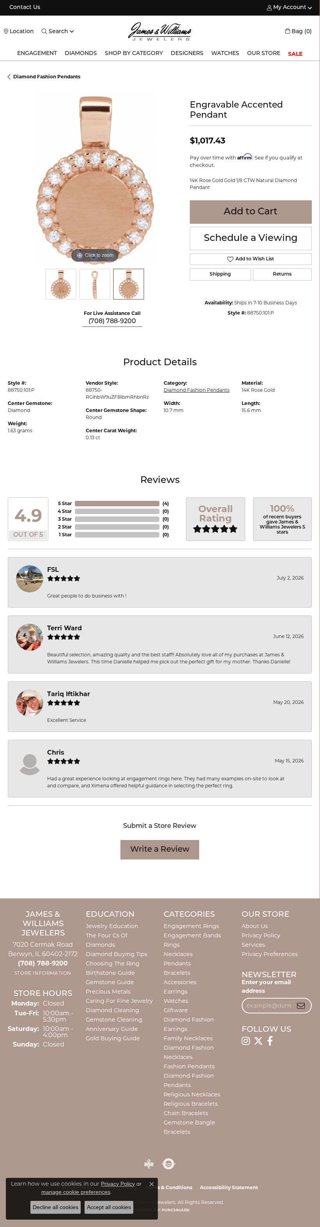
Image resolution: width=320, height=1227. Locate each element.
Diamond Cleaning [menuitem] (112, 1010)
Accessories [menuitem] (180, 982)
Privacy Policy (261, 935)
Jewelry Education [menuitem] (112, 926)
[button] (286, 8)
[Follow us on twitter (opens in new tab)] (258, 1041)
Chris (55, 752)
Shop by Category (134, 54)
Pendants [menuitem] (177, 963)
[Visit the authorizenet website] (168, 1164)
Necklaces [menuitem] (178, 954)
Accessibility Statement (229, 1187)
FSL (53, 569)
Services (253, 944)
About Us (255, 926)
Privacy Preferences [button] (270, 954)
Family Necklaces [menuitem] (188, 1038)
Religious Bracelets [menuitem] (191, 1103)
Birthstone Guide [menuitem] (110, 972)
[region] (95, 177)
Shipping (220, 274)
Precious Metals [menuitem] (108, 991)
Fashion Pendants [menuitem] (189, 1066)
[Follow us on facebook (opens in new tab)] (270, 1041)
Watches (225, 54)
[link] (24, 8)
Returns (282, 274)
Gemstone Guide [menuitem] (110, 982)
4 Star (65, 511)
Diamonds (81, 54)
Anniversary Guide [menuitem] (112, 1029)
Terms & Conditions (168, 1187)
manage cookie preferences (75, 1192)
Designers (187, 54)
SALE (295, 53)
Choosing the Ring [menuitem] (113, 963)
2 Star (65, 527)
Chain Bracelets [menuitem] (186, 1113)
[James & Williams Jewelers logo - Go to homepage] (160, 31)
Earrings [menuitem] (175, 991)
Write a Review (159, 850)
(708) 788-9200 (112, 321)
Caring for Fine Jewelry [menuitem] (119, 1000)
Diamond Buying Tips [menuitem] (116, 954)
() (166, 503)
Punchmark (175, 1210)
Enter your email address (266, 986)
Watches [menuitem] (176, 1000)
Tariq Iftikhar (68, 694)
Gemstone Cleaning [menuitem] (114, 1019)
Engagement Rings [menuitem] (191, 926)
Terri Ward (64, 628)
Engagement (37, 54)
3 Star (65, 519)
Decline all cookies (55, 1207)
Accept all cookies (109, 1207)
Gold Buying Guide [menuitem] (113, 1038)
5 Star (65, 503)
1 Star (65, 534)
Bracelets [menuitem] (177, 972)
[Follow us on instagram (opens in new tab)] (246, 1041)
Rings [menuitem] (172, 944)
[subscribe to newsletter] (301, 1006)
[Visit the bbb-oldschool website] (149, 1164)
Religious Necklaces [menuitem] (192, 1094)
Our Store (263, 54)
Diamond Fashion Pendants (46, 77)
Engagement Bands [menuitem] (192, 935)
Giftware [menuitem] (176, 1010)
